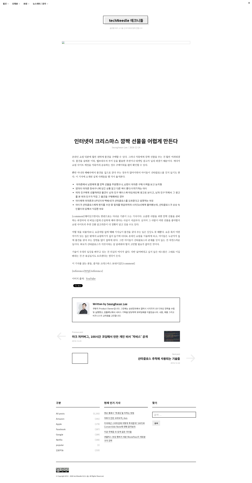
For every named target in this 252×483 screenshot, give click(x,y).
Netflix (59, 439)
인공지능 (60, 450)
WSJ (87, 271)
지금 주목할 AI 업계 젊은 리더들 (118, 431)
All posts (60, 413)
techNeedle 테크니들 (126, 20)
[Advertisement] (126, 382)
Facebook (60, 429)
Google (59, 434)
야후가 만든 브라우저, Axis (115, 418)
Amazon (60, 418)
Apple (59, 424)
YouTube (91, 278)
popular (60, 445)
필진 (5, 3)
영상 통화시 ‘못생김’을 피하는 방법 (119, 412)
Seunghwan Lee (119, 147)
